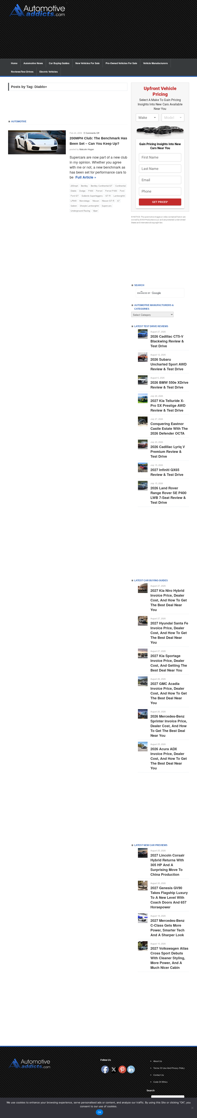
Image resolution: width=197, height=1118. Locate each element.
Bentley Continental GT (101, 185)
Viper (95, 210)
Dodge (82, 190)
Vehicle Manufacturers (155, 63)
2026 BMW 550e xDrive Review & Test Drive (169, 385)
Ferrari (99, 190)
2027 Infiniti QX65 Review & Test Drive (166, 472)
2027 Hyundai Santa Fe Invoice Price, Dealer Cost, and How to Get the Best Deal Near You (169, 633)
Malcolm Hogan (86, 149)
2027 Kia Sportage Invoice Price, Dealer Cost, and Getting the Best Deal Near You (168, 663)
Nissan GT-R (108, 200)
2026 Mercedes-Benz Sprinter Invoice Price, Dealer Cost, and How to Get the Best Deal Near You (168, 726)
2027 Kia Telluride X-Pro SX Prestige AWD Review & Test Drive (167, 405)
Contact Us (158, 1074)
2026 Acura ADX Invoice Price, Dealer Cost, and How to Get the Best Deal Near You (168, 758)
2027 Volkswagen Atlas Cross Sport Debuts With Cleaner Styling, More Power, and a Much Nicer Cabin (169, 958)
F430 (90, 190)
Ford (122, 190)
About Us (157, 1061)
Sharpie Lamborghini (89, 205)
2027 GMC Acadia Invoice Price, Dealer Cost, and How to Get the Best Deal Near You (168, 693)
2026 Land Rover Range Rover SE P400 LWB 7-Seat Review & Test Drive (168, 495)
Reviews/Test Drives (22, 71)
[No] (192, 1108)
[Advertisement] (129, 32)
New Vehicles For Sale (87, 63)
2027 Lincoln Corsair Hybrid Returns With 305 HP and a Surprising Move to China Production (167, 865)
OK (99, 1112)
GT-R (108, 195)
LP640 (74, 200)
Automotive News (33, 63)
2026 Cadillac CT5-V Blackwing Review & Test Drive (167, 341)
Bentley (84, 185)
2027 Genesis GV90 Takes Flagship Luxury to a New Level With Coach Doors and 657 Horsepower (169, 897)
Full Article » (85, 177)
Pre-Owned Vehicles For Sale (121, 63)
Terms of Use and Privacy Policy (169, 1067)
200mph (74, 185)
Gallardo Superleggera (92, 195)
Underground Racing (80, 210)
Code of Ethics (160, 1081)
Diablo (73, 190)
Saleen (74, 205)
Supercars (107, 205)
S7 (118, 200)
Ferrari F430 (111, 190)
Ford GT (75, 195)
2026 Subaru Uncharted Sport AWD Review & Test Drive (168, 364)
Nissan (96, 200)
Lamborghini (119, 195)
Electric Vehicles (48, 71)
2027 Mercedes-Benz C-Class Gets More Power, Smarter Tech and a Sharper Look (167, 927)
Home (14, 63)
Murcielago (84, 200)
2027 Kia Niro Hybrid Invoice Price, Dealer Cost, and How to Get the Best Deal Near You (168, 600)
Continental (120, 185)
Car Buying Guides (59, 63)
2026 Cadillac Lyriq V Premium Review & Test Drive (167, 451)
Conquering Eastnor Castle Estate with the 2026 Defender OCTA (169, 428)
